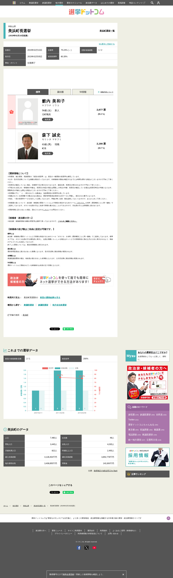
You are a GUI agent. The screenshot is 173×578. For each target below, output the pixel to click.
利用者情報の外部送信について (90, 534)
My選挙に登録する (107, 44)
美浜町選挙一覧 (107, 31)
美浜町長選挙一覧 (40, 506)
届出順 (60, 92)
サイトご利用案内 (75, 531)
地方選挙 (59, 3)
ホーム (6, 506)
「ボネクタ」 (80, 203)
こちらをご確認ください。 (67, 221)
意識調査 (121, 3)
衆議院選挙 (33, 3)
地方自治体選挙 (59, 305)
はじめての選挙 (107, 3)
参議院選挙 (47, 3)
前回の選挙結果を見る (50, 297)
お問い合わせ (113, 534)
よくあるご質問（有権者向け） (125, 531)
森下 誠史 (52, 136)
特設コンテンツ (135, 3)
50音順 (83, 92)
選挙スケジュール (74, 3)
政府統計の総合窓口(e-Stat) (105, 471)
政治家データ (91, 3)
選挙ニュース (57, 531)
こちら (45, 210)
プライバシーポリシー (63, 534)
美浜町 (25, 315)
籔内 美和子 (53, 102)
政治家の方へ (41, 531)
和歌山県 (26, 506)
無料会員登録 (68, 574)
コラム (22, 3)
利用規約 (103, 531)
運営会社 (90, 531)
